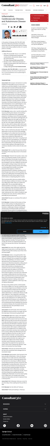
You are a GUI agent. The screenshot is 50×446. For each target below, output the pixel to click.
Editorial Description (7, 416)
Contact (37, 5)
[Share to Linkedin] (11, 27)
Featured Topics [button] (19, 10)
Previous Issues (36, 18)
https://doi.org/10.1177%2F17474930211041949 (15, 66)
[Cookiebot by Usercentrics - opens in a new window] (43, 214)
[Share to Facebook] (8, 27)
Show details (43, 227)
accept (40, 231)
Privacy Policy (25, 438)
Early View (35, 20)
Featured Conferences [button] (38, 10)
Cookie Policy (19, 438)
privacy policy (8, 222)
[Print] (20, 27)
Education (10, 10)
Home (4, 10)
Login (44, 5)
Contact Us (5, 421)
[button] (17, 27)
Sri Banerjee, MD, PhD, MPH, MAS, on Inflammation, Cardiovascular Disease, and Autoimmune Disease (19, 40)
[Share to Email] (14, 27)
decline (24, 231)
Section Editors (6, 419)
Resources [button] (28, 10)
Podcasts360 (3, 40)
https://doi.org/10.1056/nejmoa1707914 (15, 60)
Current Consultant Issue (38, 15)
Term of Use (30, 438)
